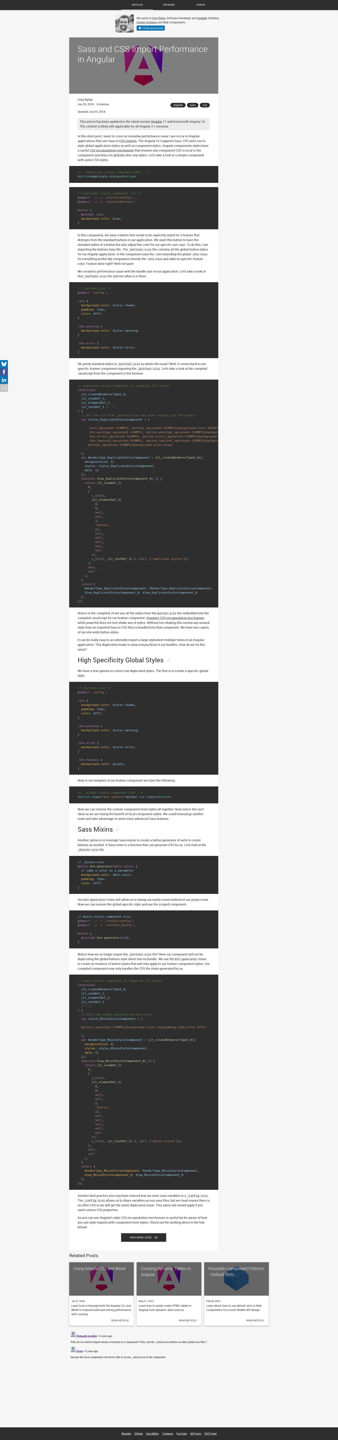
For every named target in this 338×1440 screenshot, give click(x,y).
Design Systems (147, 22)
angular (178, 105)
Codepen (167, 1434)
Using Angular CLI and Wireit (99, 1268)
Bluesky (126, 1434)
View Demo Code (142, 1237)
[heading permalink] (167, 660)
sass (193, 105)
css (205, 105)
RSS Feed (210, 1434)
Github (138, 1434)
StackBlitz (152, 1434)
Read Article (120, 1320)
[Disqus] (169, 1374)
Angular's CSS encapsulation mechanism (175, 618)
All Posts (195, 1434)
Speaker (202, 18)
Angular (156, 121)
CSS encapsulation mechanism (112, 150)
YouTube (181, 1434)
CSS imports (128, 141)
